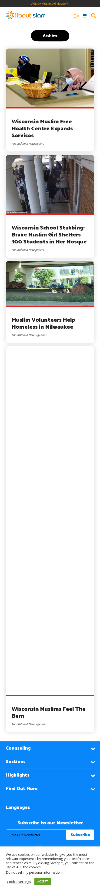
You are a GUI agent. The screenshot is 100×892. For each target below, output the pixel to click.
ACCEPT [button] (42, 881)
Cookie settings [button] (19, 881)
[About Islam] (25, 15)
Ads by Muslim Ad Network (50, 3)
